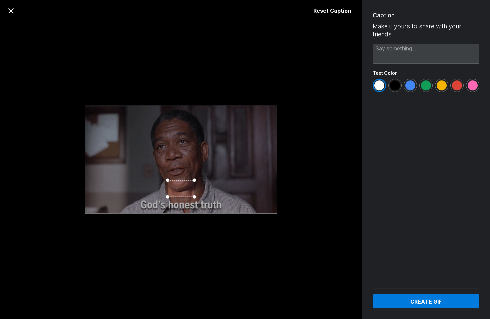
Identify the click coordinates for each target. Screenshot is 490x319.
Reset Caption (332, 10)
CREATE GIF (426, 301)
